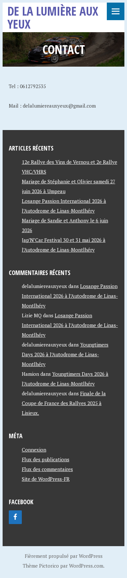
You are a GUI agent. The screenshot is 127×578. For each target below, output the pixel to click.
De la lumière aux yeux (52, 17)
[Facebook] (15, 517)
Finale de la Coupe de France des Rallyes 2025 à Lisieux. (64, 403)
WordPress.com (86, 565)
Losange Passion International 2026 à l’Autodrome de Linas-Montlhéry (70, 296)
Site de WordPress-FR (46, 479)
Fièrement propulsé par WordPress (64, 556)
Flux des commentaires (47, 469)
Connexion (34, 449)
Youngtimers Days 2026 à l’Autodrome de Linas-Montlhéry (65, 354)
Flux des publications (45, 459)
